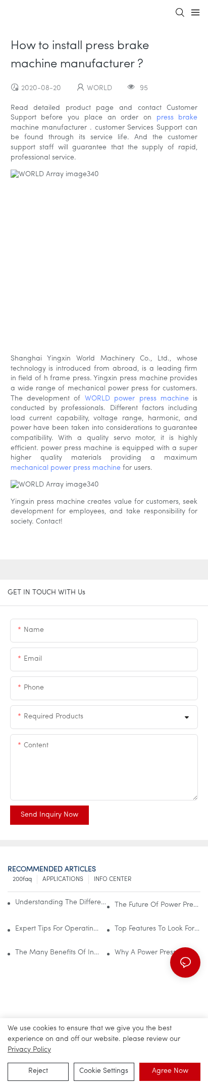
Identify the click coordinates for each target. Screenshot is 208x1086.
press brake (177, 118)
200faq (22, 879)
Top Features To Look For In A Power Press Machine (157, 929)
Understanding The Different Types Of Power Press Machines (62, 902)
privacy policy (29, 1050)
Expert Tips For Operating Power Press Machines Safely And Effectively (58, 929)
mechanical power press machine (66, 468)
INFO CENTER (112, 879)
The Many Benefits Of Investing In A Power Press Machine (58, 952)
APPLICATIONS (62, 879)
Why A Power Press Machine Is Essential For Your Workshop (157, 952)
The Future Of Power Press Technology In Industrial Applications (157, 905)
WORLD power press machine (137, 399)
